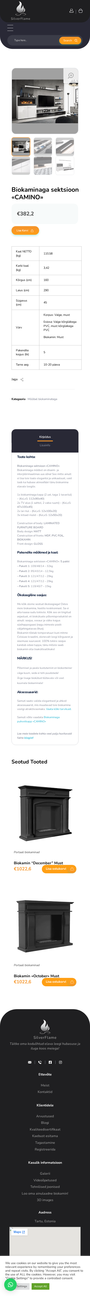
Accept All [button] (40, 1286)
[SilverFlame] (20, 8)
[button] (10, 1284)
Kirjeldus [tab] (45, 437)
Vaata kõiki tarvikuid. (58, 709)
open (70, 75)
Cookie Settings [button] (17, 1286)
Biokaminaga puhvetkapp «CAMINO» (38, 719)
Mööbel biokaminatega (42, 399)
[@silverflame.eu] (60, 1062)
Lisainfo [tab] (45, 445)
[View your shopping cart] (80, 10)
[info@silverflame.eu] (29, 1062)
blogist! (28, 738)
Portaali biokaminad (27, 852)
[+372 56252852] (40, 1062)
